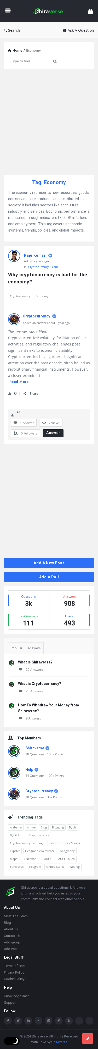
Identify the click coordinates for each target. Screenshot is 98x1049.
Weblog (75, 867)
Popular (16, 648)
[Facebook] (8, 1021)
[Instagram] (49, 1021)
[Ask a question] (87, 1038)
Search (14, 30)
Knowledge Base (17, 996)
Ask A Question (81, 30)
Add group (12, 943)
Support (10, 1003)
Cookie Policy (14, 979)
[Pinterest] (59, 1021)
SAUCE (47, 859)
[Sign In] (90, 11)
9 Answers (33, 718)
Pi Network (29, 859)
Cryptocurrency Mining (64, 843)
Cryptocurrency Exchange (27, 843)
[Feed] (69, 1021)
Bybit (72, 827)
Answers (34, 648)
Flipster (15, 851)
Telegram (35, 867)
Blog (44, 827)
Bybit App (16, 835)
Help (29, 769)
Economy (42, 296)
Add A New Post (49, 563)
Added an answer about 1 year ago (46, 323)
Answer (53, 433)
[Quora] (89, 1021)
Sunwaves (17, 867)
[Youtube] (38, 1021)
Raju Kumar (35, 255)
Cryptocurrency (38, 267)
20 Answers (34, 691)
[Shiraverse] (49, 11)
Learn (54, 267)
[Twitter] (18, 1021)
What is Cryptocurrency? (39, 684)
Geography (67, 851)
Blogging (58, 827)
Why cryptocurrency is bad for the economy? (48, 278)
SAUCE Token (66, 859)
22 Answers (34, 669)
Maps (13, 859)
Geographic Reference (40, 851)
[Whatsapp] (79, 1021)
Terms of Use (14, 966)
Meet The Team (16, 917)
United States (55, 867)
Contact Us (12, 936)
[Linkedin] (28, 1021)
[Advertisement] (49, 122)
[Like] (9, 393)
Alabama (16, 827)
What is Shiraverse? (35, 662)
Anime (31, 827)
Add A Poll (49, 577)
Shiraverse (34, 748)
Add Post (11, 949)
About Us (11, 930)
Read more (19, 382)
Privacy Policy (14, 973)
